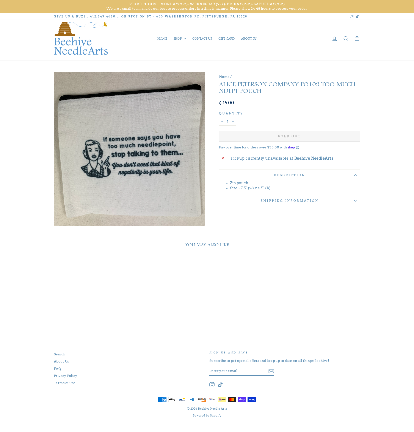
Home (162, 38)
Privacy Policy (65, 376)
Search (60, 354)
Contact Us (202, 38)
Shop (178, 38)
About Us (61, 361)
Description (289, 175)
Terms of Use (64, 383)
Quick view (90, 307)
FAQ (57, 369)
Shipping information (289, 201)
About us (249, 38)
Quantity (231, 113)
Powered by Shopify (207, 415)
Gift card (226, 38)
